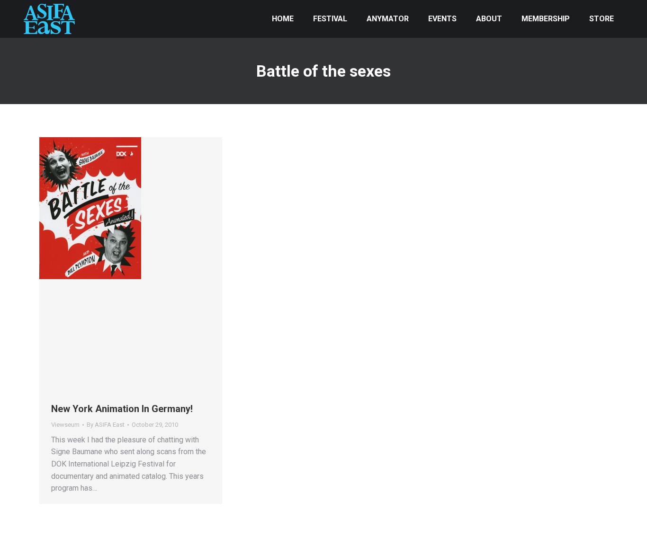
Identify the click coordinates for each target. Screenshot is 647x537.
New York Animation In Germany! (122, 408)
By (106, 424)
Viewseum (65, 424)
